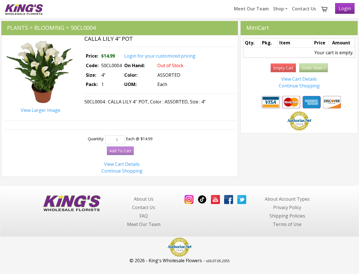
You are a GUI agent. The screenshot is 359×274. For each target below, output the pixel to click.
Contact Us (304, 9)
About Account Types (287, 199)
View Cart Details (122, 164)
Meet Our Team (251, 9)
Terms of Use (287, 224)
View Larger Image (40, 110)
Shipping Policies (287, 216)
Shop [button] (278, 9)
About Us (143, 199)
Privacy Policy (287, 207)
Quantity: (96, 138)
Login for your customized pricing (159, 56)
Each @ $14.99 (139, 138)
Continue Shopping (122, 171)
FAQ (143, 216)
